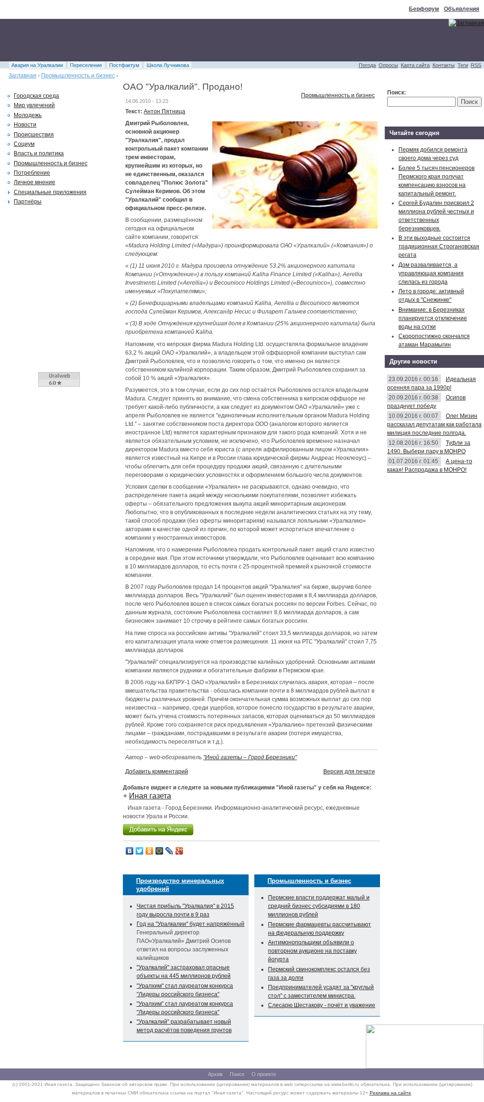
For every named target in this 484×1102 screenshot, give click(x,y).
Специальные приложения (50, 192)
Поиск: (396, 92)
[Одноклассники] (150, 851)
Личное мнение (34, 182)
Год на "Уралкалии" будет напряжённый (190, 924)
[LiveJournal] (169, 851)
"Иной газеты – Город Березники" (250, 757)
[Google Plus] (179, 851)
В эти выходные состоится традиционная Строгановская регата (438, 246)
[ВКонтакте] (130, 851)
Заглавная (22, 75)
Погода (367, 65)
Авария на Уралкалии (37, 65)
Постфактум (124, 65)
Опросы (388, 65)
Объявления (461, 9)
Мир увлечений (34, 105)
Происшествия (34, 134)
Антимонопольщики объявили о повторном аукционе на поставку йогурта (312, 951)
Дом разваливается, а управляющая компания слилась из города (431, 273)
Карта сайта (415, 65)
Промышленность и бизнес (78, 75)
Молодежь (28, 115)
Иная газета (150, 796)
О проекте (263, 1074)
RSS (476, 65)
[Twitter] (140, 851)
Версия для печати (349, 771)
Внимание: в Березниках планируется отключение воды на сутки (432, 318)
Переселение (86, 65)
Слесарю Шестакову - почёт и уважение (321, 1005)
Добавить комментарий (156, 771)
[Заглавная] (466, 23)
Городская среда (36, 96)
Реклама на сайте (390, 1092)
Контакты (443, 65)
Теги (463, 65)
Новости (25, 124)
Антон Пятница (164, 111)
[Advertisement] (172, 40)
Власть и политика (39, 153)
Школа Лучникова (168, 65)
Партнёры (28, 201)
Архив (215, 1074)
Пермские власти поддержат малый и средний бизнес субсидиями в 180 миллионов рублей (319, 906)
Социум (24, 144)
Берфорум (424, 9)
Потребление (32, 173)
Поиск (237, 1074)
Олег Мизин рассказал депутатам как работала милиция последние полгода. (434, 424)
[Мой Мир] (159, 851)
